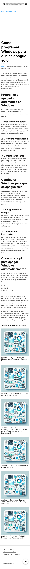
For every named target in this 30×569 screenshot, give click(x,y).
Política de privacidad (9, 552)
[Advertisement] (15, 26)
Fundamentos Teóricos (8, 12)
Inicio (2, 66)
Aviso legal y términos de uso (11, 554)
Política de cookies (8, 549)
